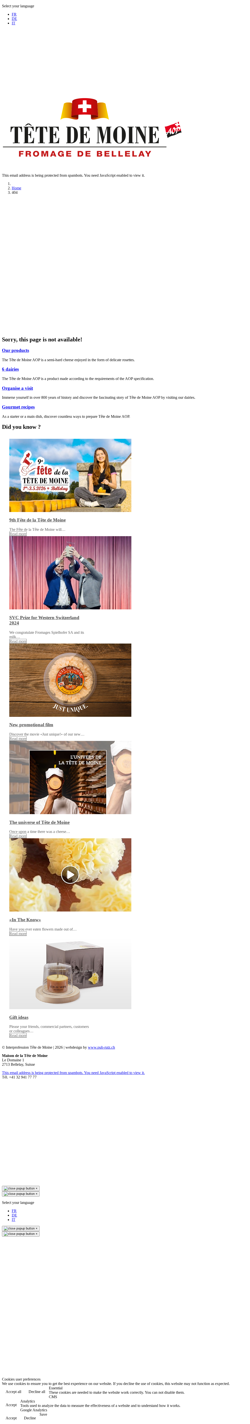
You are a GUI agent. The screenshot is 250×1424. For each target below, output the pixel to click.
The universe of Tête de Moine (39, 822)
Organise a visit (17, 388)
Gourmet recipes (18, 407)
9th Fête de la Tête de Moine (37, 519)
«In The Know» (25, 919)
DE (14, 19)
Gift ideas (18, 1017)
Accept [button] (11, 1405)
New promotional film (31, 724)
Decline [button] (30, 1418)
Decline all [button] (37, 1392)
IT (13, 23)
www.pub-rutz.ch (101, 1047)
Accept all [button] (13, 1392)
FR (14, 14)
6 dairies (10, 369)
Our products (15, 350)
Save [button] (43, 1414)
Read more (18, 534)
